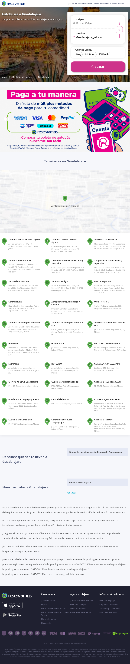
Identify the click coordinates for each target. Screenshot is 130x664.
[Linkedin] (24, 633)
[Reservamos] (13, 3)
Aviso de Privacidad (108, 612)
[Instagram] (17, 633)
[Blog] (44, 633)
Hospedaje (46, 623)
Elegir (105, 54)
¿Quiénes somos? (48, 600)
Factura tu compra (78, 604)
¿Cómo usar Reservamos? (81, 600)
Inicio (4, 76)
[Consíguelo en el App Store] (12, 605)
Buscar (99, 67)
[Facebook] (4, 633)
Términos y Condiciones (109, 608)
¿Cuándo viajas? (83, 49)
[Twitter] (10, 633)
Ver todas (72, 492)
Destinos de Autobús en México (55, 608)
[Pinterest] (30, 633)
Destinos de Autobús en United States (54, 613)
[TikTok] (37, 633)
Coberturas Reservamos (81, 612)
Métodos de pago (107, 600)
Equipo (44, 604)
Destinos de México (22, 76)
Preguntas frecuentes (108, 604)
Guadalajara (44, 76)
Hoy (78, 54)
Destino (80, 33)
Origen (80, 19)
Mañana (90, 54)
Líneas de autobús (49, 619)
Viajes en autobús (78, 608)
